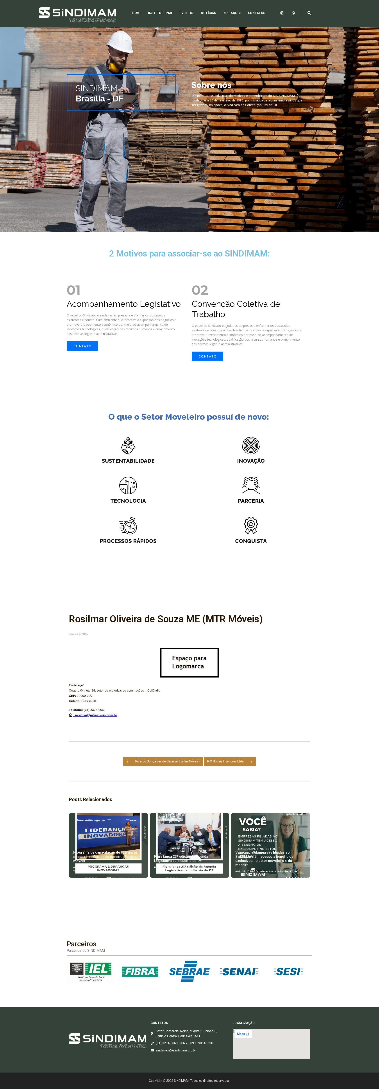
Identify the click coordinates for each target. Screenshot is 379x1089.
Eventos (187, 13)
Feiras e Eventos (117, 867)
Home (136, 13)
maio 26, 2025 (82, 867)
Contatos (256, 13)
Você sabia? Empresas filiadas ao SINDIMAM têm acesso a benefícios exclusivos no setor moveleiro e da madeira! (264, 858)
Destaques (232, 13)
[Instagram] (281, 12)
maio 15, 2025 (244, 871)
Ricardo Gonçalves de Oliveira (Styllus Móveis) (167, 761)
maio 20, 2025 (163, 867)
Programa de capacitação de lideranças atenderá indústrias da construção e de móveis (105, 856)
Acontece (100, 867)
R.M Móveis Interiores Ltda (225, 761)
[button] (82, 346)
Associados (276, 871)
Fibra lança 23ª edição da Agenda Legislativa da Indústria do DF (181, 858)
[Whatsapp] (293, 12)
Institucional (160, 13)
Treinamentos (82, 871)
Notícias (208, 13)
